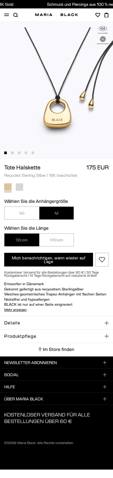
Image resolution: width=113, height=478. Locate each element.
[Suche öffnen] (15, 15)
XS (21, 213)
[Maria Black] (56, 14)
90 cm (22, 240)
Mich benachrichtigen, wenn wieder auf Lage (49, 259)
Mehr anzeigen (15, 309)
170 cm (56, 240)
